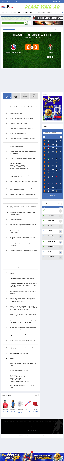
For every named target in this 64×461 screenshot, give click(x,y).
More (36, 395)
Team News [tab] (25, 96)
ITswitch (44, 435)
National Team (33, 12)
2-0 (53, 183)
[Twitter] (60, 2)
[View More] (60, 144)
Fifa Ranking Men (56, 421)
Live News (6, 421)
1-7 (53, 162)
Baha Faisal (50, 210)
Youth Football (50, 12)
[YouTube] (62, 2)
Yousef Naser (51, 220)
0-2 (53, 144)
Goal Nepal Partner (24, 423)
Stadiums (41, 423)
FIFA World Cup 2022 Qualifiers (32, 35)
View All (52, 195)
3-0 (53, 165)
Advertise (3, 1)
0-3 (53, 151)
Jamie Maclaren (51, 241)
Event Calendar (33, 423)
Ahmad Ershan (51, 256)
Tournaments (13, 12)
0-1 (53, 169)
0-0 (53, 158)
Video (37, 421)
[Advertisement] (32, 81)
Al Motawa (50, 230)
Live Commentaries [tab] (7, 97)
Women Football (41, 12)
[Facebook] (58, 2)
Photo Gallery (25, 12)
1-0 (53, 172)
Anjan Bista (50, 235)
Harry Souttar (51, 215)
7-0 (53, 140)
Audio (41, 421)
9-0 (53, 176)
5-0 (53, 154)
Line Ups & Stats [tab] (16, 97)
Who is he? (47, 423)
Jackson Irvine (51, 251)
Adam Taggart (51, 246)
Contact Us (9, 1)
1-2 (53, 147)
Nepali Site (15, 1)
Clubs (19, 12)
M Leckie (50, 225)
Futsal (55, 12)
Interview (12, 421)
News (7, 12)
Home (3, 12)
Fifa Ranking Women (14, 423)
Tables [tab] (34, 96)
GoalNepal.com (7, 7)
